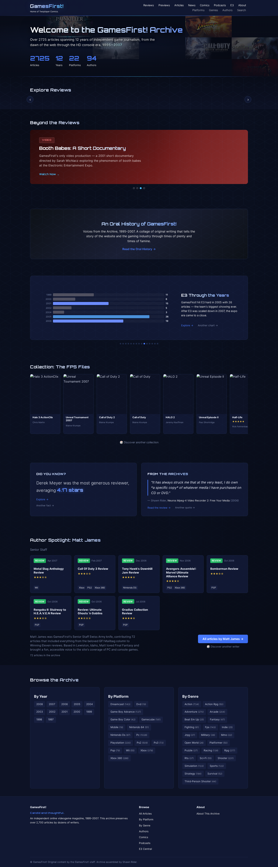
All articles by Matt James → (223, 639)
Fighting (192, 727)
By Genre (190, 696)
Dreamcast (120, 704)
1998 (39, 719)
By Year (40, 696)
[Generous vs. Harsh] (141, 343)
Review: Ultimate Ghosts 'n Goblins (90, 611)
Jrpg (190, 734)
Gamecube (151, 719)
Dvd (141, 704)
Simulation (194, 765)
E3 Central (145, 848)
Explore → (187, 325)
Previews (164, 5)
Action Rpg (214, 704)
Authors (227, 10)
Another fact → (45, 505)
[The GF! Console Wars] (120, 343)
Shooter (226, 758)
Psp (115, 750)
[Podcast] (134, 188)
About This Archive (208, 813)
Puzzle (191, 750)
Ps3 (159, 742)
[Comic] (137, 188)
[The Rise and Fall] (131, 343)
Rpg (229, 750)
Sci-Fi (206, 758)
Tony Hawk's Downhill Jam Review (137, 570)
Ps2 (142, 742)
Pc (141, 734)
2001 (64, 711)
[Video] (141, 188)
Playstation (120, 742)
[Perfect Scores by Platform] (152, 343)
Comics (205, 5)
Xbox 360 (119, 758)
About (242, 5)
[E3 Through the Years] (144, 343)
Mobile (116, 727)
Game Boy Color (122, 719)
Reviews (148, 5)
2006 (64, 704)
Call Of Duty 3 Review (93, 569)
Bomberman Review (224, 569)
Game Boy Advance (125, 711)
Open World (194, 742)
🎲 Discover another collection (139, 442)
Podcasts (220, 5)
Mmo (226, 734)
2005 (77, 704)
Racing (211, 750)
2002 (52, 711)
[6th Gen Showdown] (136, 343)
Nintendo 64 (139, 727)
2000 (77, 711)
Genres (213, 10)
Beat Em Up (194, 719)
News (192, 5)
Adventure (194, 711)
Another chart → (208, 325)
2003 (39, 711)
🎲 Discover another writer (223, 646)
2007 (52, 704)
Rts (189, 758)
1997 (51, 719)
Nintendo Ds (120, 734)
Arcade (217, 711)
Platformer (219, 742)
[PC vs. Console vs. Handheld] (157, 343)
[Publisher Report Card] (126, 343)
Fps (210, 727)
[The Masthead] (139, 343)
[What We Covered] (133, 343)
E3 (232, 5)
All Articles (145, 813)
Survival (214, 773)
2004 (89, 704)
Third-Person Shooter (200, 781)
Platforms (198, 10)
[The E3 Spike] (149, 343)
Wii (130, 750)
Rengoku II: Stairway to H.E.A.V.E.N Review (50, 611)
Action (192, 704)
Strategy (193, 773)
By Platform (118, 696)
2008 (39, 704)
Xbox (147, 750)
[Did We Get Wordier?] (147, 343)
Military (208, 734)
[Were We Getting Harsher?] (123, 343)
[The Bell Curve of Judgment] (128, 343)
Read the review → (159, 507)
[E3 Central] (144, 188)
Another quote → (185, 507)
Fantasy (217, 719)
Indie (227, 727)
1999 (89, 711)
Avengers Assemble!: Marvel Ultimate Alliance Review (181, 572)
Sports (217, 765)
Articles (179, 5)
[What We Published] (155, 343)
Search (241, 10)
